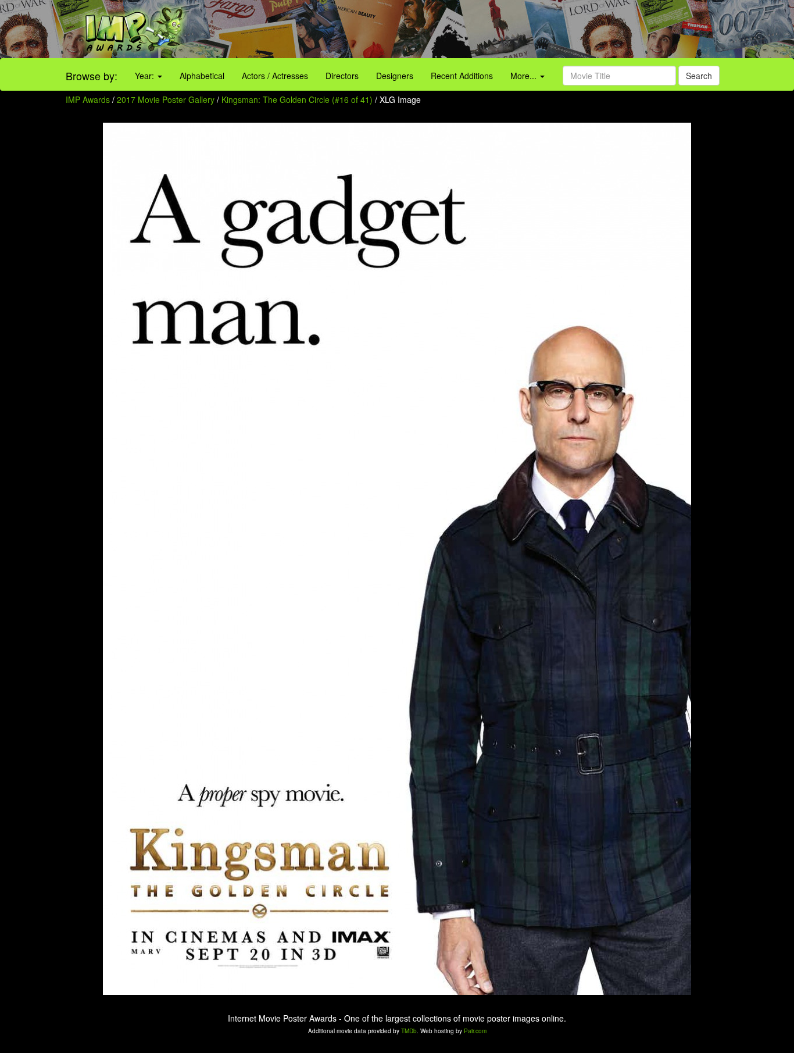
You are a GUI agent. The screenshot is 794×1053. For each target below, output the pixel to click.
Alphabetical (202, 75)
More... (524, 75)
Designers (394, 75)
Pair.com (475, 1031)
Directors (342, 75)
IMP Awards (88, 99)
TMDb (409, 1031)
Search (699, 75)
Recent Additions (462, 75)
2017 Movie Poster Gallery (165, 99)
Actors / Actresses (275, 75)
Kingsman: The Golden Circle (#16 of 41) (297, 99)
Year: (145, 75)
